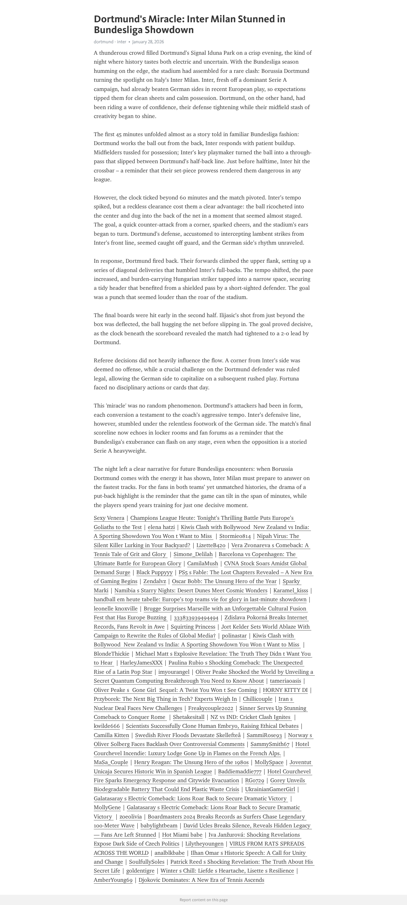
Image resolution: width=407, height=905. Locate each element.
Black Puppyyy (154, 572)
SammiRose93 (264, 735)
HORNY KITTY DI (285, 689)
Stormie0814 (235, 536)
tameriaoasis (285, 680)
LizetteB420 (211, 545)
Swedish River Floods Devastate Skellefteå (188, 735)
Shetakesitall (188, 717)
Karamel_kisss (290, 590)
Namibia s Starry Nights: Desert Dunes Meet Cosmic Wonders (190, 590)
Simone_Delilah (193, 554)
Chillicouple (257, 698)
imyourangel (174, 671)
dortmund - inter (110, 42)
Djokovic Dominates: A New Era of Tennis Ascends (201, 879)
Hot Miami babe (182, 834)
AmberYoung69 (113, 879)
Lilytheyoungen (204, 843)
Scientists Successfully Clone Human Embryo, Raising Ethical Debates (212, 725)
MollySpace (269, 762)
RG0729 (254, 780)
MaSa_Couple (111, 762)
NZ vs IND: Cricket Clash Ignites (251, 717)
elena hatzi (161, 527)
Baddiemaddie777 (239, 771)
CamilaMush (202, 563)
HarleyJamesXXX (141, 662)
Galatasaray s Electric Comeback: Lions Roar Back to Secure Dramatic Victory (191, 798)
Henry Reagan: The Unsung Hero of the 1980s (191, 762)
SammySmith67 (270, 744)
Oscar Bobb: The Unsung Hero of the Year (224, 581)
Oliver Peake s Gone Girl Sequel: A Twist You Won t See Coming (175, 689)
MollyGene (107, 807)
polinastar (234, 635)
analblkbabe (170, 852)
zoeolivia (131, 816)
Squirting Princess (193, 626)
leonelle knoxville (116, 608)
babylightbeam (159, 825)
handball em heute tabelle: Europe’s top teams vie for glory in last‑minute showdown (200, 599)
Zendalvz (154, 581)
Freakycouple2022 (210, 708)
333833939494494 (196, 617)
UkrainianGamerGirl (270, 789)
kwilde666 (107, 725)
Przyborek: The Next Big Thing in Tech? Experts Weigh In (165, 698)
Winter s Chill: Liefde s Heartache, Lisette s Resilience (227, 870)
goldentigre (140, 870)
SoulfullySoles (146, 861)
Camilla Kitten (111, 735)
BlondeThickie (111, 653)
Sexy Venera (109, 517)
